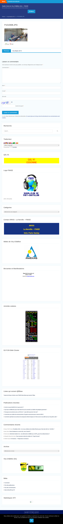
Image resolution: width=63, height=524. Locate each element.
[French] (8, 143)
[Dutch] (12, 143)
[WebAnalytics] (31, 502)
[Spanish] (17, 143)
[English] (4, 143)
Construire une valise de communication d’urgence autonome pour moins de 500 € (24, 414)
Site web (4, 96)
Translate (14, 147)
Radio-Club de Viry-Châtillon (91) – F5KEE (15, 6)
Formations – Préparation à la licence (20, 438)
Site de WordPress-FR (10, 490)
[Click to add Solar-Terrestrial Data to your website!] (31, 341)
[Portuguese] (10, 143)
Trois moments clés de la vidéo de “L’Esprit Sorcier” (28, 436)
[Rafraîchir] (12, 102)
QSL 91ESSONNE (32, 161)
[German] (6, 143)
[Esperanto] (14, 143)
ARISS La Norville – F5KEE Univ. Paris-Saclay (31, 229)
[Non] (61, 519)
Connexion (7, 482)
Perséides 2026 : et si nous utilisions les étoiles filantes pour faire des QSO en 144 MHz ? (33, 429)
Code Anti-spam (19, 106)
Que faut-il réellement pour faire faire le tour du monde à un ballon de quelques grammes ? (26, 409)
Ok (31, 520)
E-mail (4, 91)
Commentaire (5, 67)
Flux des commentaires (10, 487)
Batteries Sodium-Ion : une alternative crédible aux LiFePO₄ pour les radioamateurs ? (30, 433)
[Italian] (15, 143)
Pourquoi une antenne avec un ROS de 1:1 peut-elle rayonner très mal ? (21, 412)
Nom (3, 85)
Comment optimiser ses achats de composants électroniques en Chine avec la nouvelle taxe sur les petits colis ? (31, 416)
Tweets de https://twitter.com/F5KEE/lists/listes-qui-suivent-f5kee (19, 395)
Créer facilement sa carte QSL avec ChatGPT (20, 431)
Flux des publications (10, 485)
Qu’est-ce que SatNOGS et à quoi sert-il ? (14, 407)
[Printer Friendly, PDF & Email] (9, 44)
